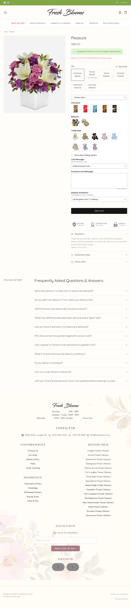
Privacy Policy (121, 599)
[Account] (119, 12)
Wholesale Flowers (32, 492)
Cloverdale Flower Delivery (98, 476)
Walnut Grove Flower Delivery (98, 468)
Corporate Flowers (32, 483)
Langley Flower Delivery (98, 450)
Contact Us (123, 3)
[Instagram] (8, 3)
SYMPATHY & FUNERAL (60, 23)
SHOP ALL (80, 23)
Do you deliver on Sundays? (48, 363)
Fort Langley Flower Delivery (98, 472)
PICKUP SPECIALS (37, 23)
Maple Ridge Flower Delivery (98, 485)
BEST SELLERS (18, 23)
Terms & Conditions (119, 594)
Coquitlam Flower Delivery (98, 489)
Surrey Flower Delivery (98, 455)
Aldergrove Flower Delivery (98, 463)
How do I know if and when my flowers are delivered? (62, 327)
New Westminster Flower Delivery (98, 502)
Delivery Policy (32, 459)
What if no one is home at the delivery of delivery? (60, 354)
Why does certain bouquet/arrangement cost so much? (63, 336)
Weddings (32, 488)
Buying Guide (33, 496)
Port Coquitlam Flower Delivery (98, 493)
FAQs (117, 3)
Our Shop (32, 455)
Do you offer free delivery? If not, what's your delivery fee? (64, 300)
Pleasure (12, 32)
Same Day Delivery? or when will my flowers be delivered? (64, 291)
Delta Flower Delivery (98, 506)
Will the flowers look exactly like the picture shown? (61, 309)
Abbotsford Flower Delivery (98, 481)
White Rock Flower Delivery (98, 459)
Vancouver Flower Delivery (98, 515)
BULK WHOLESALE (111, 23)
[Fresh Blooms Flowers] (65, 12)
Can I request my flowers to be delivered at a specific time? (65, 345)
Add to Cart (99, 211)
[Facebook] (5, 3)
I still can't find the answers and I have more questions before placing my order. (75, 381)
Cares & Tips (32, 501)
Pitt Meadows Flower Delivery (98, 498)
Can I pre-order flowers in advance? (53, 372)
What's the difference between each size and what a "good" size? (68, 318)
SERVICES (93, 23)
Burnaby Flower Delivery (98, 511)
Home (6, 32)
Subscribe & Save (65, 548)
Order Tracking (33, 468)
